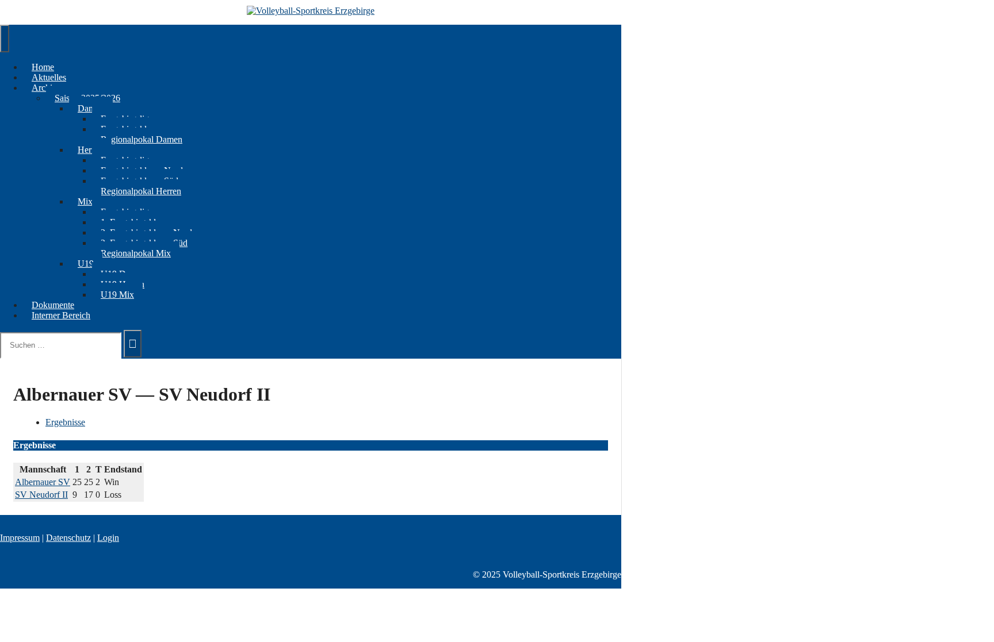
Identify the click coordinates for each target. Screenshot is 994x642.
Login (108, 538)
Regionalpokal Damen (141, 139)
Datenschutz (68, 538)
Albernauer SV (42, 482)
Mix (85, 201)
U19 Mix (117, 294)
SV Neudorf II (41, 494)
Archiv (44, 88)
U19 (86, 263)
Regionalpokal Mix (136, 253)
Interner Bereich (61, 315)
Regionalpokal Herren (141, 191)
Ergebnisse (65, 422)
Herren (90, 150)
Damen (91, 108)
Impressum (20, 538)
